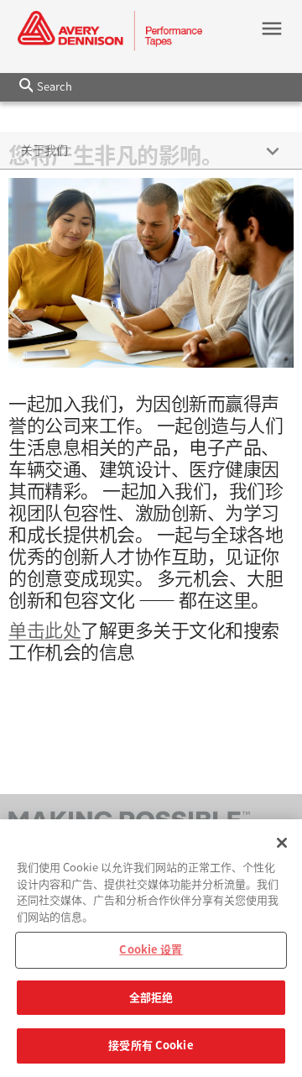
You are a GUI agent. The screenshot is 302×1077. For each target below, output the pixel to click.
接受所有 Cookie (150, 1045)
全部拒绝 (151, 997)
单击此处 (44, 630)
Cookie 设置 (150, 949)
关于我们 (44, 150)
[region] (151, 948)
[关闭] (281, 842)
